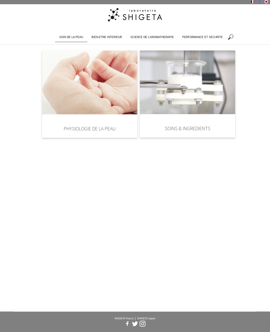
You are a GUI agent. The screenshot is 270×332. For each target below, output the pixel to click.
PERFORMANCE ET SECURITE (202, 37)
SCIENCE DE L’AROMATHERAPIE (152, 37)
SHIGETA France (124, 318)
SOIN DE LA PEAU (71, 37)
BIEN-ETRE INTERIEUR (107, 37)
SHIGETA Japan (146, 318)
